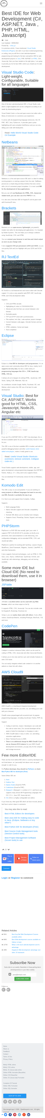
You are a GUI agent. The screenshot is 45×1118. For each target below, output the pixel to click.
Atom (7, 779)
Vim (7, 798)
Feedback (6, 1051)
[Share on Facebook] (10, 1114)
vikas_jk (13, 45)
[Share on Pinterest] (14, 1114)
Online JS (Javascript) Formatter (13, 1078)
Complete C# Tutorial (10, 1083)
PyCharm (31, 769)
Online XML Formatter (10, 1086)
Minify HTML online (9, 1065)
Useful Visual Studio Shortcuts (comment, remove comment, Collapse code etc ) (22, 458)
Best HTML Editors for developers (19, 814)
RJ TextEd (10, 257)
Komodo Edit (12, 485)
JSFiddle (7, 584)
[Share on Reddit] (19, 1114)
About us (6, 1049)
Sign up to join (15, 1096)
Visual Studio (12, 396)
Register (15, 878)
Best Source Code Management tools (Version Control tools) (21, 832)
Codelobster (10, 787)
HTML (35, 58)
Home (5, 1046)
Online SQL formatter (10, 1088)
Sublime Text (10, 782)
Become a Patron (24, 859)
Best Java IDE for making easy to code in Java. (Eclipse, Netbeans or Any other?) (22, 820)
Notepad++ (9, 790)
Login (5, 878)
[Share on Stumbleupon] (24, 1114)
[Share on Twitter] (5, 1114)
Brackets (9, 208)
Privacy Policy (8, 1059)
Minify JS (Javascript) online (12, 1070)
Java (18, 58)
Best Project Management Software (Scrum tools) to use (20, 839)
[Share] (2, 1114)
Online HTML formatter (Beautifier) (14, 1072)
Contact (5, 1054)
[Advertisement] (22, 905)
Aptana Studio (10, 785)
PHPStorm (10, 526)
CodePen (9, 626)
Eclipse (8, 335)
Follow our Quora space (35, 859)
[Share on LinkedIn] (28, 1114)
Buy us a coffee (10, 858)
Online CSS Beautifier (10, 1075)
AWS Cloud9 (12, 672)
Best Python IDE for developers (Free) (15, 771)
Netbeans (10, 142)
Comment (6, 868)
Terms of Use (7, 1056)
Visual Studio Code (18, 72)
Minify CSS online (9, 1067)
